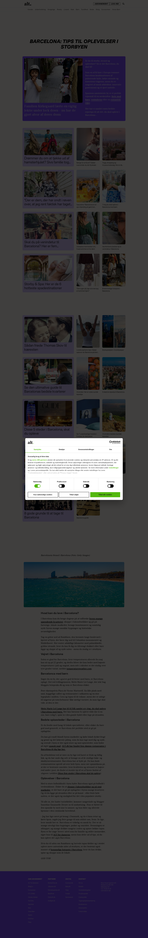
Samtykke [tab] (37, 449)
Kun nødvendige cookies (42, 495)
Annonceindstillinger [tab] (86, 449)
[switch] (62, 486)
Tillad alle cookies (105, 495)
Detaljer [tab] (62, 449)
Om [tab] (110, 449)
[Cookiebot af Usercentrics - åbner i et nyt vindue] (110, 442)
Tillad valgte (74, 495)
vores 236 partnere (39, 460)
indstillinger (114, 468)
